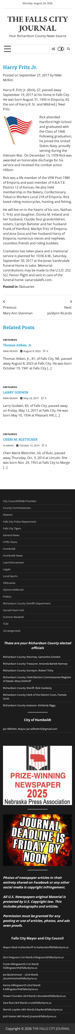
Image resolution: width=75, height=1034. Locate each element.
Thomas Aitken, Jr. (17, 345)
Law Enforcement (13, 562)
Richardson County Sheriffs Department (27, 603)
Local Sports (10, 576)
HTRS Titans (10, 542)
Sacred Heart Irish (13, 610)
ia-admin (8, 445)
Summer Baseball (13, 617)
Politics (7, 596)
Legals (6, 569)
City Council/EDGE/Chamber (19, 501)
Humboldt (9, 549)
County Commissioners (17, 508)
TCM (5, 624)
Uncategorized (11, 630)
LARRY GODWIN (15, 392)
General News (11, 535)
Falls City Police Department (19, 521)
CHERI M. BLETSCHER (20, 439)
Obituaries (26, 286)
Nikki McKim (10, 351)
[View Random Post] (53, 49)
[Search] (68, 49)
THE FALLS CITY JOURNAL (37, 23)
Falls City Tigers (12, 528)
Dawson (8, 514)
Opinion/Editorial (13, 589)
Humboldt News (13, 555)
